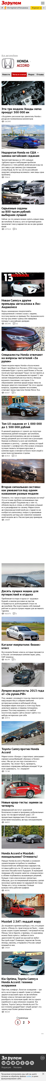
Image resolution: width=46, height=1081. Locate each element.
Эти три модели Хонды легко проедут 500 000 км (22, 110)
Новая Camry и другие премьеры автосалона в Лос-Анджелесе (21, 303)
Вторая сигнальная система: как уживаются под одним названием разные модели (21, 490)
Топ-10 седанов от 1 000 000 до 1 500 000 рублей (22, 425)
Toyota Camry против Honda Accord (20, 750)
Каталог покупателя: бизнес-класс (21, 646)
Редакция (6, 1067)
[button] (43, 1074)
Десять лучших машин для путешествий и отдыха (20, 592)
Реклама (17, 1067)
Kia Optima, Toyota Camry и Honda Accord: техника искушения (20, 982)
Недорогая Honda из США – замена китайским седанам (20, 154)
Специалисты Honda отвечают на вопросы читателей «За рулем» (22, 358)
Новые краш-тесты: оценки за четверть (22, 804)
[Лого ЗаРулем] (11, 3)
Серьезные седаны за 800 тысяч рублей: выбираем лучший (16, 211)
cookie (28, 1076)
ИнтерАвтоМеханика (17, 7)
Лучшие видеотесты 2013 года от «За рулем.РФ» (23, 692)
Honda (22, 61)
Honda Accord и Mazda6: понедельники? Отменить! (20, 855)
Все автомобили (10, 55)
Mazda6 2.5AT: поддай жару (21, 921)
